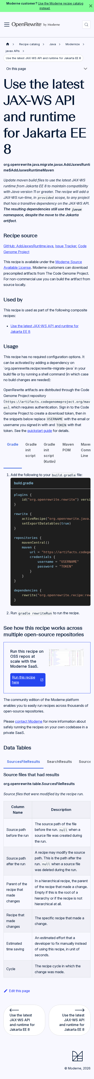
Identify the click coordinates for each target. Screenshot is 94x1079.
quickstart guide (39, 430)
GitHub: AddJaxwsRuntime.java (28, 246)
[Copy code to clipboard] (85, 494)
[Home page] (7, 44)
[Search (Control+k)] (86, 24)
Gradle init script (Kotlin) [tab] (50, 453)
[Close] (90, 6)
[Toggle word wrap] (77, 494)
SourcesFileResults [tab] (23, 761)
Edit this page (19, 991)
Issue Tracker (65, 246)
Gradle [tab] (12, 444)
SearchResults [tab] (59, 761)
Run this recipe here (23, 679)
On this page (16, 68)
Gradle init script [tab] (31, 450)
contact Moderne (28, 721)
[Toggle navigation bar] (6, 24)
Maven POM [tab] (68, 447)
